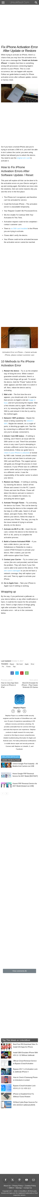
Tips (14, 666)
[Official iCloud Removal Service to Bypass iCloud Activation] (6, 1063)
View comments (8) (19, 971)
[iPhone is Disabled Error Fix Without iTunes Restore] (6, 1096)
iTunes (8, 666)
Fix (3, 666)
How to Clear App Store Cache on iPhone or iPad (9, 685)
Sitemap (19, 1188)
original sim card (23, 158)
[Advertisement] (19, 24)
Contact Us (28, 1188)
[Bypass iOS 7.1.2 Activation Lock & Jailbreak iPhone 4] (6, 1071)
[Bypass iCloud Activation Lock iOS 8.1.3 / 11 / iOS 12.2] (6, 1088)
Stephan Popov (19, 707)
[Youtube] (26, 1179)
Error (32, 664)
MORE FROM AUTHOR (11, 760)
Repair (12, 664)
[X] (25, 712)
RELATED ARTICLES (10, 757)
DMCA (11, 1188)
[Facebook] (13, 712)
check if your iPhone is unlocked (16, 453)
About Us (7, 1186)
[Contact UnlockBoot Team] (33, 1179)
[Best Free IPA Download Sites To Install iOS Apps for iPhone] (6, 1046)
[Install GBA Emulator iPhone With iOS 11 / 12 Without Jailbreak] (6, 1055)
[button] (36, 3)
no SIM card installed (19, 229)
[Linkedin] (19, 712)
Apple (27, 664)
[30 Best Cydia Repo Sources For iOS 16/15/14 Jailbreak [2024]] (6, 1104)
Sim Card (19, 664)
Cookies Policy (30, 1186)
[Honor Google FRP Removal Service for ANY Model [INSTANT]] (6, 774)
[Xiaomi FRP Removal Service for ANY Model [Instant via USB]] (6, 784)
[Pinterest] (19, 1179)
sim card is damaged (12, 571)
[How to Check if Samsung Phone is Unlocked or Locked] (6, 1079)
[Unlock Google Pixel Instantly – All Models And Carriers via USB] (6, 765)
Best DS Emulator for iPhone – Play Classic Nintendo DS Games (30, 685)
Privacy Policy (17, 1186)
